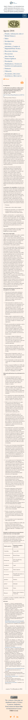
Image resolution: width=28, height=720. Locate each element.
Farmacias (8, 68)
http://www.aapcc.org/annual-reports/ (11, 676)
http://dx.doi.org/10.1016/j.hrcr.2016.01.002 (13, 647)
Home (7, 79)
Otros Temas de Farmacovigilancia (10, 57)
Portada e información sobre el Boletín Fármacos (14, 35)
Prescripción (8, 61)
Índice (7, 38)
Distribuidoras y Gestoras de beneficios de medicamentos (13, 65)
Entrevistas (8, 44)
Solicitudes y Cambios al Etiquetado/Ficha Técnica (12, 47)
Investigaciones (9, 41)
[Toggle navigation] (24, 15)
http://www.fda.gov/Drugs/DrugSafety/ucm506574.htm (13, 95)
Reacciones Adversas (11, 51)
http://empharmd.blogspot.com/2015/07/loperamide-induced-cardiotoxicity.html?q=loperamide (14, 621)
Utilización (8, 71)
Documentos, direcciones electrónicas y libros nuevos (13, 75)
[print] (22, 83)
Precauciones (9, 54)
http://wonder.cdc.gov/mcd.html (11, 682)
